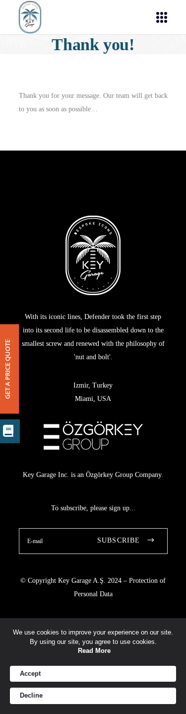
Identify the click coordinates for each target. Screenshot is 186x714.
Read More (94, 650)
